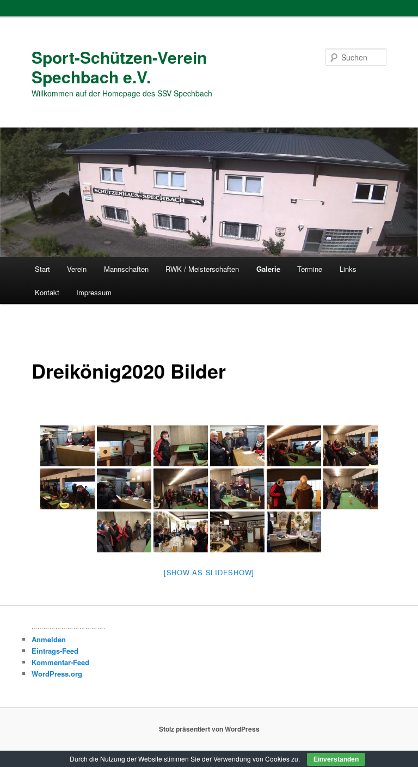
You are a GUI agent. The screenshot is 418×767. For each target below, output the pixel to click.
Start (42, 269)
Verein (77, 269)
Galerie (268, 269)
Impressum (94, 292)
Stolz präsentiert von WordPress (209, 729)
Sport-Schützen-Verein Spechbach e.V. (119, 66)
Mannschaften (126, 269)
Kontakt (47, 292)
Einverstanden (336, 759)
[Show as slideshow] (209, 572)
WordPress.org (57, 673)
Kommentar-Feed (60, 662)
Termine (309, 269)
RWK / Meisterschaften (202, 269)
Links (348, 269)
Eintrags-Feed (55, 651)
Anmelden (49, 639)
